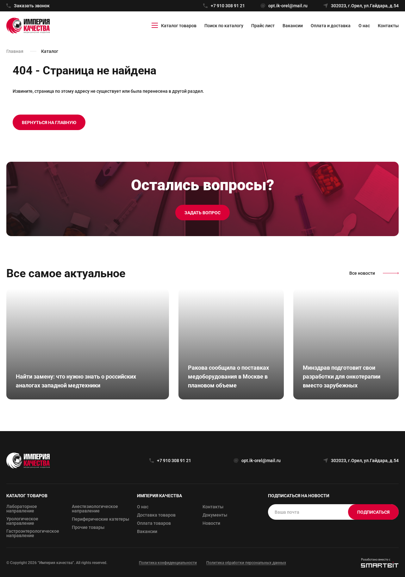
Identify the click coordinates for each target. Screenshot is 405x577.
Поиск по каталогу (223, 25)
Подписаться (373, 512)
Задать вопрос (202, 212)
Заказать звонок (32, 5)
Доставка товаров (156, 515)
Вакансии (293, 25)
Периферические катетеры (100, 519)
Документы (214, 515)
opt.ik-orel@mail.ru (288, 5)
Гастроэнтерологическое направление (32, 533)
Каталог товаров (178, 25)
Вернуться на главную (49, 122)
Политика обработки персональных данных (246, 563)
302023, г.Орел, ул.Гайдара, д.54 (365, 5)
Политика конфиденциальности (168, 563)
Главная (14, 51)
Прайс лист (263, 25)
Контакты (388, 25)
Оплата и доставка (331, 25)
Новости (211, 523)
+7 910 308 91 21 (228, 5)
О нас (364, 25)
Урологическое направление (22, 521)
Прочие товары (88, 527)
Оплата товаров (154, 523)
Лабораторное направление (21, 508)
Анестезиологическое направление (95, 508)
